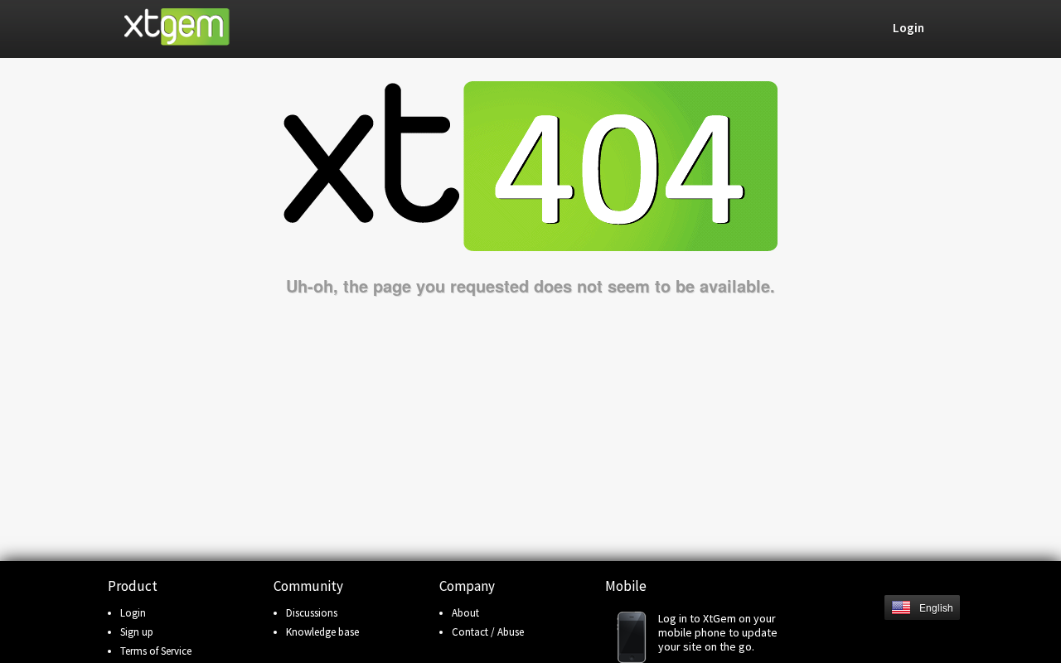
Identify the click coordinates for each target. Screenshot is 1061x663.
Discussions (311, 613)
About (465, 613)
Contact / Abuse (488, 632)
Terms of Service (155, 651)
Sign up (136, 632)
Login (133, 613)
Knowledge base (322, 632)
